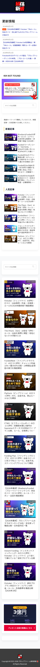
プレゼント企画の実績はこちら (20, 628)
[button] (33, 105)
